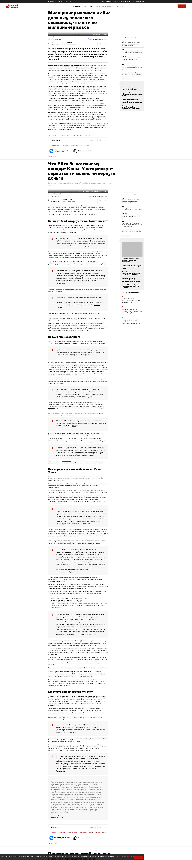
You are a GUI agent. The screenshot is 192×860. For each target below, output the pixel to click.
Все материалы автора (69, 44)
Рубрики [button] (77, 6)
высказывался (66, 461)
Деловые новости (83, 832)
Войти (182, 6)
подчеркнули (77, 246)
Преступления (65, 145)
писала (74, 426)
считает (85, 455)
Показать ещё (125, 79)
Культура (91, 832)
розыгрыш (78, 253)
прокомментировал (95, 766)
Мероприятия (101, 6)
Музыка (104, 832)
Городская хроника (56, 145)
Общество (97, 832)
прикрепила (59, 433)
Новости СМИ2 (52, 156)
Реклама (110, 6)
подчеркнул (71, 732)
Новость (54, 832)
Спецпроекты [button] (88, 6)
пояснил (65, 323)
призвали (97, 305)
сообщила (51, 408)
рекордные (51, 705)
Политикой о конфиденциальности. (124, 856)
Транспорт (86, 145)
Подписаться (108, 1)
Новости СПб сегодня (72, 832)
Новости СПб (61, 832)
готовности (52, 714)
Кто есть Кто (119, 6)
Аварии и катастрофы (76, 145)
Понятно (138, 857)
